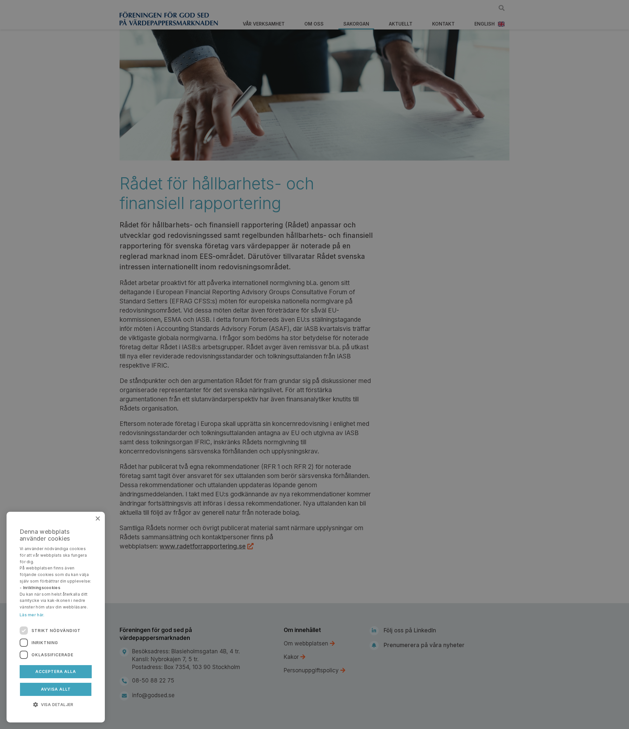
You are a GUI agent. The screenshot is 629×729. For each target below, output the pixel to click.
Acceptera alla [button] (55, 671)
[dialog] (56, 617)
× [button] (97, 518)
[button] (56, 704)
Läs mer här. (32, 614)
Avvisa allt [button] (56, 689)
